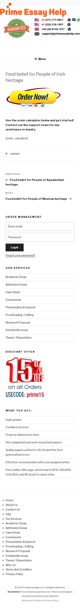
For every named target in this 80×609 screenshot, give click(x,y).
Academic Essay (16, 277)
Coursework (13, 299)
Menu (42, 58)
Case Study (13, 292)
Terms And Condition (19, 569)
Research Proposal (18, 322)
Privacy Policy (14, 574)
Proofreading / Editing (20, 315)
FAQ (8, 514)
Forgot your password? (20, 255)
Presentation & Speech (20, 307)
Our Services (14, 519)
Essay (15, 153)
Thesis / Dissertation (19, 337)
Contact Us (13, 509)
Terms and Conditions (33, 600)
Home (10, 500)
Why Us (11, 565)
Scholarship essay (17, 330)
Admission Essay (16, 284)
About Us (12, 505)
